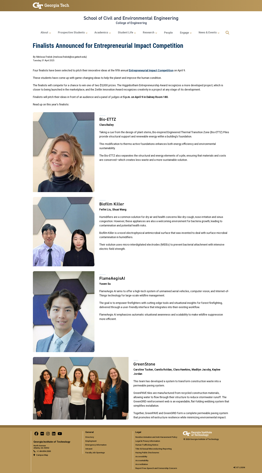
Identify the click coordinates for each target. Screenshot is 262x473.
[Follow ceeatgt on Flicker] (42, 434)
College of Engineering (131, 23)
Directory (89, 437)
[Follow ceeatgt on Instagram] (48, 434)
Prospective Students (71, 32)
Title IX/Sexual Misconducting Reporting (153, 449)
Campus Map (42, 455)
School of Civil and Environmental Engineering (131, 18)
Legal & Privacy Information (147, 441)
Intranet (88, 449)
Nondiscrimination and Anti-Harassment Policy (156, 437)
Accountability (141, 460)
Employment (90, 441)
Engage (184, 32)
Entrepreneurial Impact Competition (151, 70)
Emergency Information (95, 445)
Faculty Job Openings (95, 452)
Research (148, 32)
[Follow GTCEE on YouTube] (60, 434)
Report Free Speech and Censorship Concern (156, 468)
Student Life (125, 32)
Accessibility (141, 456)
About (44, 32)
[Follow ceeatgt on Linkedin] (53, 434)
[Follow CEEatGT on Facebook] (36, 434)
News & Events (208, 32)
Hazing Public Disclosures (147, 452)
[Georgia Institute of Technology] (51, 4)
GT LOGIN (240, 467)
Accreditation (141, 464)
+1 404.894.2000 (44, 451)
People (168, 32)
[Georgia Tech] (197, 433)
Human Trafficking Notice (146, 445)
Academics (101, 32)
